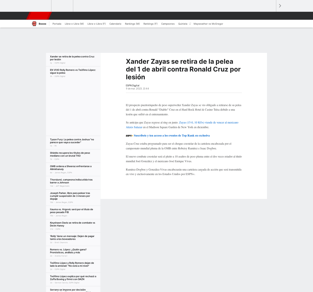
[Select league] (41, 6)
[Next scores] (279, 6)
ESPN (39, 16)
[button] (271, 16)
